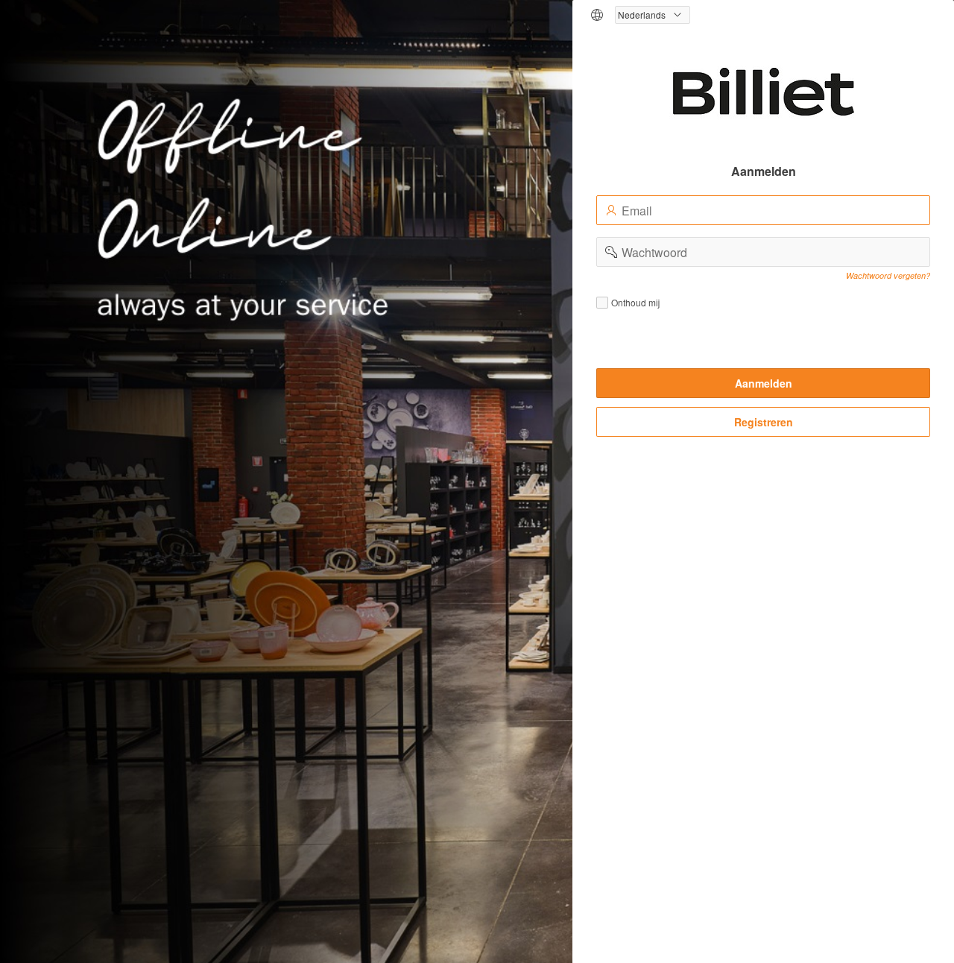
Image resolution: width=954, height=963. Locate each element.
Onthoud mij (635, 303)
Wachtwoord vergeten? (888, 275)
